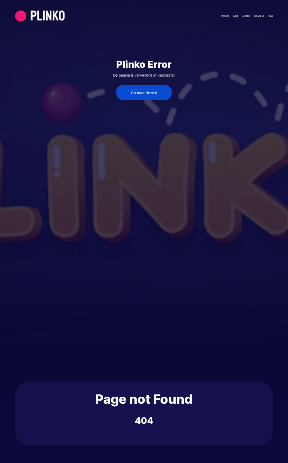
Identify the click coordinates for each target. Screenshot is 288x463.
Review (259, 16)
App (235, 16)
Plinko (225, 16)
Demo (246, 16)
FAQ (270, 16)
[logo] (56, 16)
